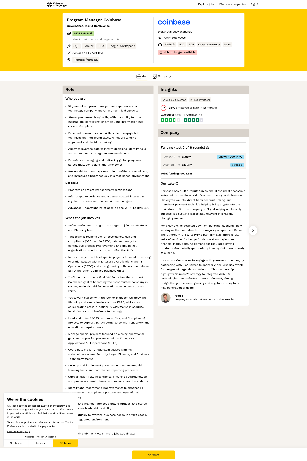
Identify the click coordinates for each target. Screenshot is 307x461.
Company (164, 76)
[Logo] (57, 4)
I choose (41, 443)
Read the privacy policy (18, 431)
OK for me (66, 443)
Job (144, 76)
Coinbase (112, 20)
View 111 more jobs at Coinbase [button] (115, 433)
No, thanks (16, 443)
